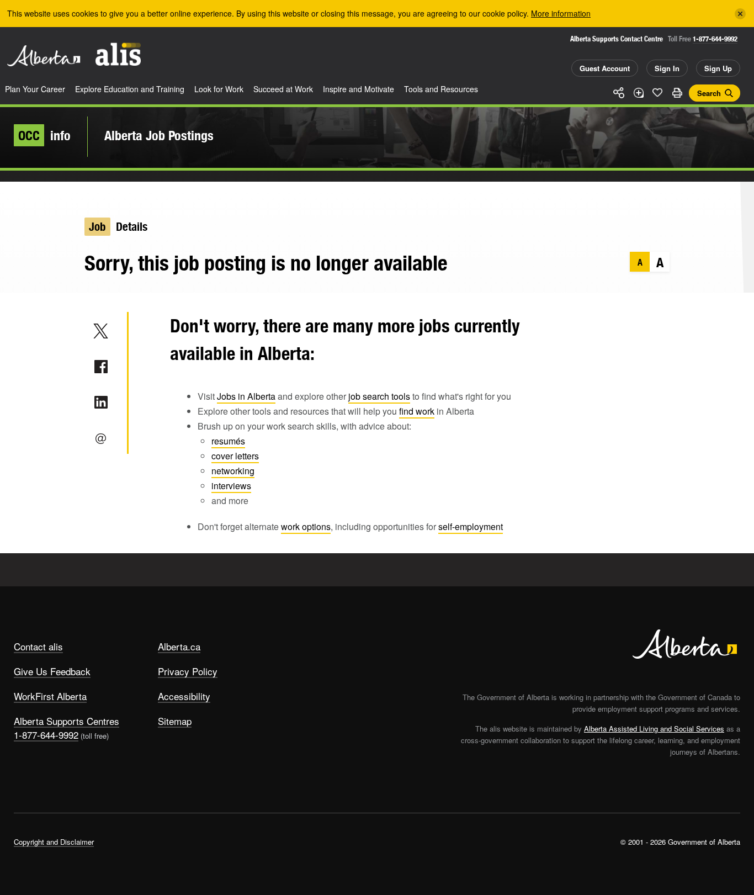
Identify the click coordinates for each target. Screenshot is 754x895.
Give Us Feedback (52, 671)
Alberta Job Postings (159, 135)
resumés (228, 441)
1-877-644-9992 (715, 39)
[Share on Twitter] (100, 330)
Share (618, 92)
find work (416, 411)
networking (232, 470)
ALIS (118, 54)
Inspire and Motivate (358, 88)
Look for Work (218, 88)
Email (100, 438)
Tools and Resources (441, 88)
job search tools (379, 396)
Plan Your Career (35, 88)
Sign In (667, 68)
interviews (231, 485)
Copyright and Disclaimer (54, 841)
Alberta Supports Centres (66, 721)
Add (638, 92)
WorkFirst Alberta (50, 696)
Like (657, 92)
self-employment (470, 526)
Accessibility (184, 696)
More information (561, 13)
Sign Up (718, 68)
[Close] (740, 13)
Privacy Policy (187, 671)
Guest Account (605, 68)
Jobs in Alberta (246, 396)
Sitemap (175, 721)
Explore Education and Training (129, 88)
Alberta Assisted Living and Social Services (654, 728)
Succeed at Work (283, 88)
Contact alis (38, 646)
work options (306, 526)
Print (676, 92)
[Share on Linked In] (100, 402)
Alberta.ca (179, 646)
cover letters (235, 455)
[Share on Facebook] (100, 366)
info (44, 135)
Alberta (44, 56)
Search (709, 93)
